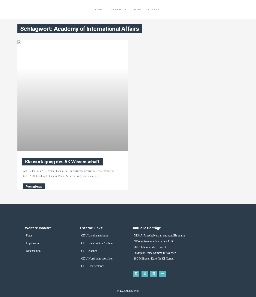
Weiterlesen (34, 186)
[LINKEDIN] (153, 274)
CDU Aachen (89, 250)
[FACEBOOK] (136, 274)
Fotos (29, 235)
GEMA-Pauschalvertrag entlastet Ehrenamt (159, 235)
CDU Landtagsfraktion (95, 235)
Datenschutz (33, 250)
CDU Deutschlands (92, 266)
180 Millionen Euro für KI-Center (154, 258)
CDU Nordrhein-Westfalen (97, 258)
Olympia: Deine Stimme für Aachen (155, 252)
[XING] (162, 274)
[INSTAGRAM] (144, 274)
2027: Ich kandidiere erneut (150, 247)
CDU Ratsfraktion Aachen (97, 243)
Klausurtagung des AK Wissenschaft (62, 161)
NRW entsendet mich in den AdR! (154, 241)
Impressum (32, 243)
